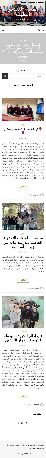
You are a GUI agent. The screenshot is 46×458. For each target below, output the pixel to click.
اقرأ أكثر (23, 187)
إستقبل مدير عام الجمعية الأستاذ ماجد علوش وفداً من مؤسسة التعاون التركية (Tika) (23, 48)
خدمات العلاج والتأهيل (22, 445)
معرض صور (40, 448)
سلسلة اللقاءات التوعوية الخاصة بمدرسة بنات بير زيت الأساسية (23, 242)
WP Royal (18, 454)
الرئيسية (41, 445)
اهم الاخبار (23, 40)
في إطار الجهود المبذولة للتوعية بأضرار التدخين (23, 337)
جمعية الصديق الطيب (23, 11)
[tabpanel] (23, 48)
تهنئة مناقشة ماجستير (20, 128)
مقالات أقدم (37, 414)
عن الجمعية (33, 445)
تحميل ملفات (10, 445)
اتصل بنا (32, 448)
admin (36, 195)
